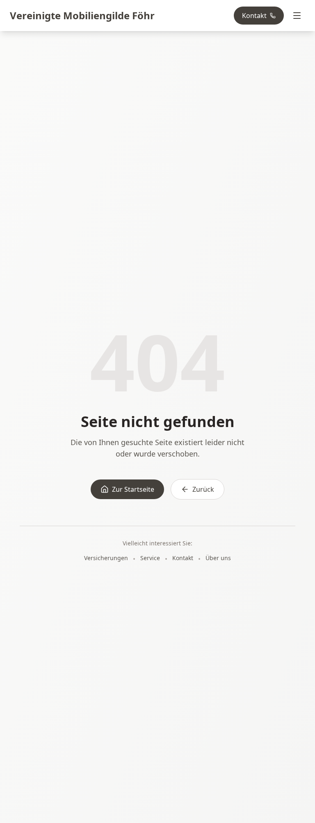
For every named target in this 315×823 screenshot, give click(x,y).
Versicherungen (106, 558)
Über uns (218, 558)
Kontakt (254, 15)
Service (150, 558)
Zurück (203, 489)
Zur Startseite (133, 489)
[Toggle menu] (297, 15)
